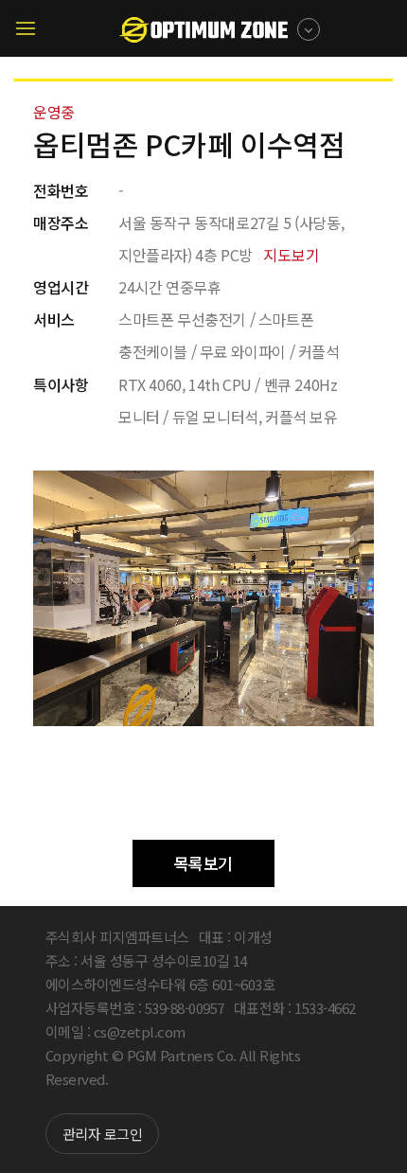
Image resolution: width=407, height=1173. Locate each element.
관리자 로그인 (102, 1134)
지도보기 (291, 254)
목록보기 (203, 863)
